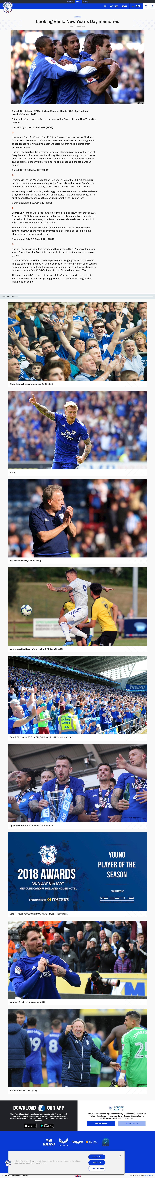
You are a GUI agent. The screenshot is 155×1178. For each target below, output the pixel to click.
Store (85, 2)
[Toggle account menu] (152, 6)
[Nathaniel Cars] (77, 1142)
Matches (114, 6)
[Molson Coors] (91, 1142)
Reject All (97, 1162)
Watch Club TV (132, 1123)
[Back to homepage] (7, 7)
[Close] (120, 1156)
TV (105, 6)
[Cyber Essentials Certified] (106, 1142)
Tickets (70, 2)
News (124, 6)
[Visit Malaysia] (49, 1142)
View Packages (101, 1123)
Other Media (148, 1175)
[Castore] (63, 1142)
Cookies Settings (97, 1168)
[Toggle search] (146, 6)
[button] (8, 1163)
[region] (66, 1163)
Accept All (97, 1157)
